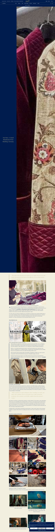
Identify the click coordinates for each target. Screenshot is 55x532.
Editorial (29, 5)
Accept (34, 528)
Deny (42, 528)
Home (26, 5)
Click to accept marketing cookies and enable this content (27, 331)
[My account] (51, 3)
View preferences (50, 528)
